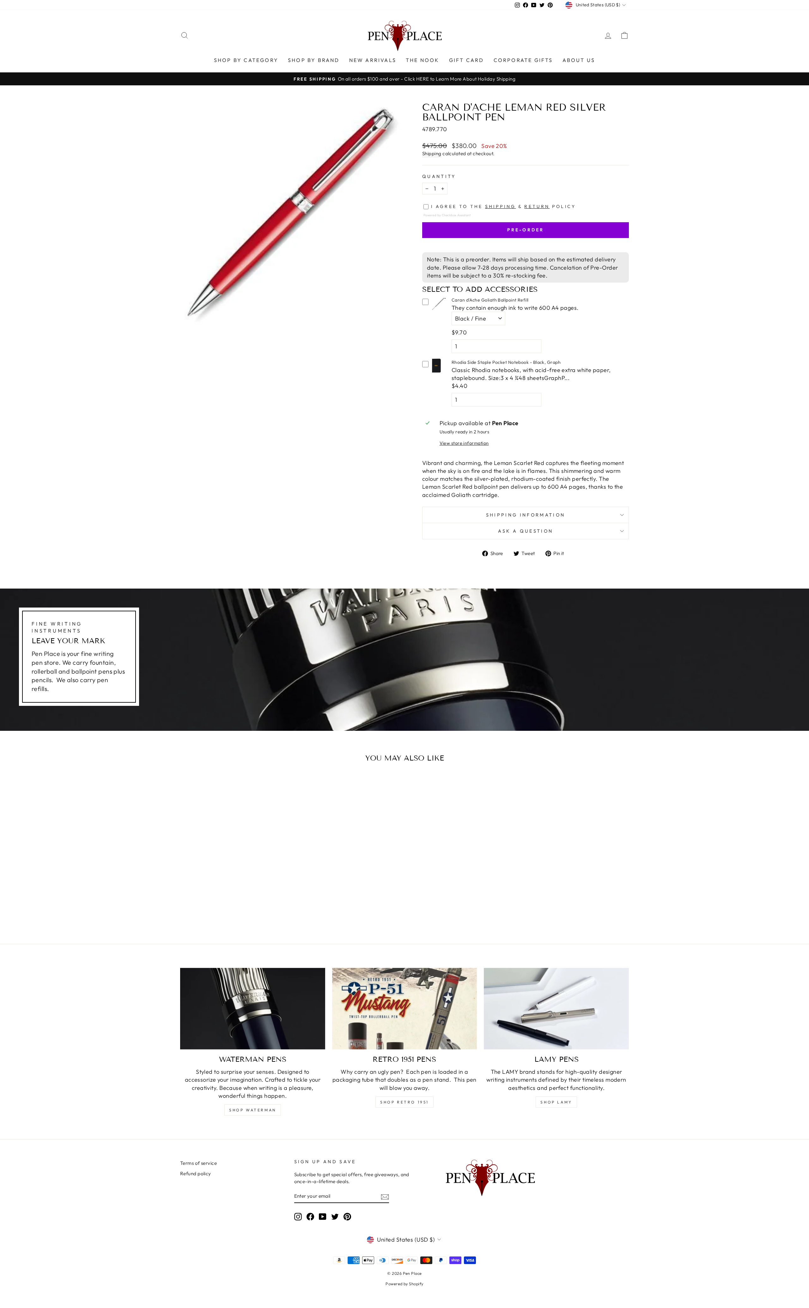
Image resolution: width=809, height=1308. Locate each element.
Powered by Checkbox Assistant (447, 215)
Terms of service (198, 1163)
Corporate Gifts (523, 60)
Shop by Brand (314, 60)
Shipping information (525, 515)
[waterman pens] (252, 1008)
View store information (464, 443)
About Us (579, 60)
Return (537, 206)
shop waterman (252, 1110)
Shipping (431, 153)
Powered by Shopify (404, 1283)
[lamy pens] (556, 1008)
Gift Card (466, 60)
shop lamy (556, 1102)
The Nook (423, 60)
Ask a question (525, 531)
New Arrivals (372, 60)
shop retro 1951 (404, 1102)
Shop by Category (246, 60)
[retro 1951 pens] (404, 1008)
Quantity (439, 176)
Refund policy (195, 1173)
